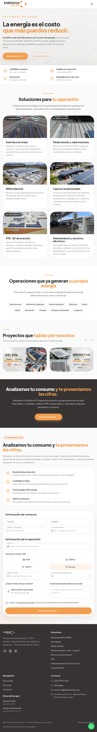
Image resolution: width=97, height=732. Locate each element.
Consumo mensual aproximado (61, 573)
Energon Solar (9, 702)
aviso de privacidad (26, 602)
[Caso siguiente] (91, 339)
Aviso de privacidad (86, 722)
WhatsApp (58, 685)
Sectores (7, 685)
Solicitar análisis (14, 56)
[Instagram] (10, 651)
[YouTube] (16, 651)
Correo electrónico (57, 527)
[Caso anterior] (85, 339)
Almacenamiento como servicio (65, 663)
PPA (52, 659)
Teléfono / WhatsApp (14, 527)
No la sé (72, 567)
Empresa (10, 543)
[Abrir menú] (91, 4)
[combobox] (73, 576)
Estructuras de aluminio (61, 655)
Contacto (7, 689)
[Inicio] (15, 4)
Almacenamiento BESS (61, 637)
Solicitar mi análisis (47, 417)
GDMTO (72, 559)
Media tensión (57, 646)
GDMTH (28, 567)
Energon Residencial (12, 709)
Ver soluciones (40, 56)
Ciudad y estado (12, 573)
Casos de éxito (57, 668)
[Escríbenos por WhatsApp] (91, 726)
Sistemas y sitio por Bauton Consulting (19, 727)
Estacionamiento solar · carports (65, 650)
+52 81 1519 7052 (61, 681)
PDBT (28, 559)
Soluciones (8, 681)
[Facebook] (5, 651)
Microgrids (56, 641)
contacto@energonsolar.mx (67, 690)
